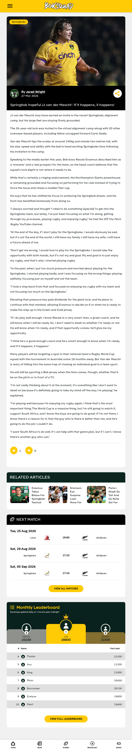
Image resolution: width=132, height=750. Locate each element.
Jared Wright (35, 92)
